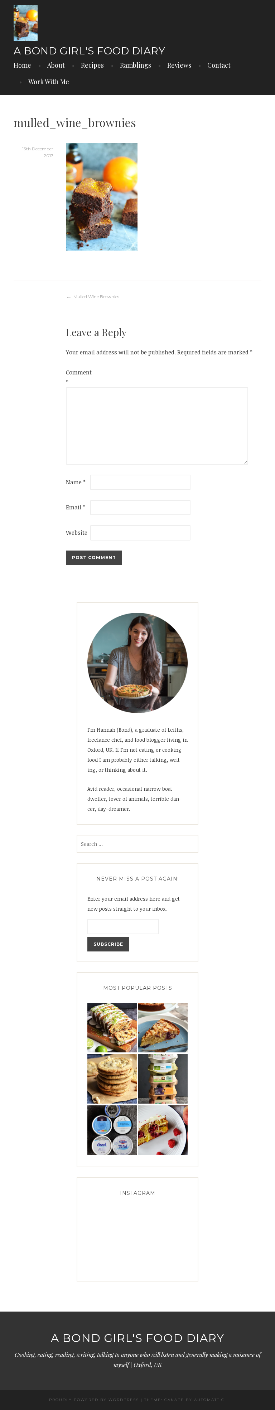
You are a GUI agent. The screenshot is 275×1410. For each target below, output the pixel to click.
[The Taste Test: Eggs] (163, 1079)
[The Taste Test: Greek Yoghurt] (112, 1130)
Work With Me (48, 81)
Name (76, 482)
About (56, 65)
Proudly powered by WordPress (94, 1399)
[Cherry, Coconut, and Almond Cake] (163, 1028)
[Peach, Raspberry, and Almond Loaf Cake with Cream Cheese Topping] (163, 1130)
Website (76, 533)
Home (22, 65)
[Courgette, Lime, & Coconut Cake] (112, 1028)
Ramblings (135, 65)
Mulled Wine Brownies (96, 296)
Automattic (209, 1399)
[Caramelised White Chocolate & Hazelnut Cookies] (112, 1079)
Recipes (92, 65)
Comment (77, 377)
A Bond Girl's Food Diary (89, 51)
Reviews (179, 65)
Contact (219, 65)
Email (75, 507)
